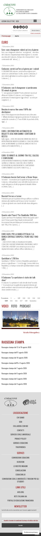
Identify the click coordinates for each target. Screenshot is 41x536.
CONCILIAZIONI (20, 470)
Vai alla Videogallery (31, 332)
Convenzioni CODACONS (20, 457)
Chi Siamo (20, 417)
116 (16, 301)
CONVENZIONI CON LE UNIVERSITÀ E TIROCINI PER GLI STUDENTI (20, 480)
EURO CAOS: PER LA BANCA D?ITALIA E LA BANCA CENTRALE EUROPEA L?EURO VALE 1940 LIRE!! (20, 237)
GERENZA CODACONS (20, 443)
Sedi (17, 21)
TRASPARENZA (21, 447)
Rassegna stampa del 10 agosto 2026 (15, 357)
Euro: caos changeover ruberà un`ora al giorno (20, 49)
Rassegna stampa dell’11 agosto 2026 (15, 352)
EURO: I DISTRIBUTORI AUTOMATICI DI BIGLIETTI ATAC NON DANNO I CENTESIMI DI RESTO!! (18, 134)
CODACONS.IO (20, 474)
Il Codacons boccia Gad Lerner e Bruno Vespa (19, 177)
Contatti (20, 430)
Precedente (4, 298)
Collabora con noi (20, 426)
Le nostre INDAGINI (20, 466)
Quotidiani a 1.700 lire (10, 258)
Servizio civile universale (21, 434)
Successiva (33, 301)
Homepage (6, 36)
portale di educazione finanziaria (20, 500)
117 (21, 301)
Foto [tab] (14, 306)
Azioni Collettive (8, 21)
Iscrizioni (20, 461)
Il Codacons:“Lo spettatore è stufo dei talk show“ (18, 278)
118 (26, 301)
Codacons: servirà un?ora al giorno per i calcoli (20, 68)
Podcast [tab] (25, 306)
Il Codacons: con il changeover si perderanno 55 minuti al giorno (19, 89)
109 (19, 298)
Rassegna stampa (13, 342)
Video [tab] (5, 306)
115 (11, 301)
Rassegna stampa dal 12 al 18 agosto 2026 (16, 347)
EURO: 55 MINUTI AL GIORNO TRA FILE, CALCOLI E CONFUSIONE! (20, 156)
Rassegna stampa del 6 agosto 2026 (14, 373)
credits (37, 534)
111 (29, 298)
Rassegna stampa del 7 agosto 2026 (14, 368)
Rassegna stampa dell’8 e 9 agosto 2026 (16, 363)
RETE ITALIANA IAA (20, 496)
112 (33, 298)
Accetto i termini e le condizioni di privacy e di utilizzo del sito (21, 520)
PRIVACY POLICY (20, 438)
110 (24, 298)
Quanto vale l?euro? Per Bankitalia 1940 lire (19, 215)
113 (38, 298)
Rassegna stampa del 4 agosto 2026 (14, 384)
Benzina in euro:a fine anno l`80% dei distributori (16, 110)
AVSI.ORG (20, 492)
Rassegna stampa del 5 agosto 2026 (14, 379)
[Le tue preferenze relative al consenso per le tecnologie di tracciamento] (30, 532)
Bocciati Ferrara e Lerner (12, 196)
